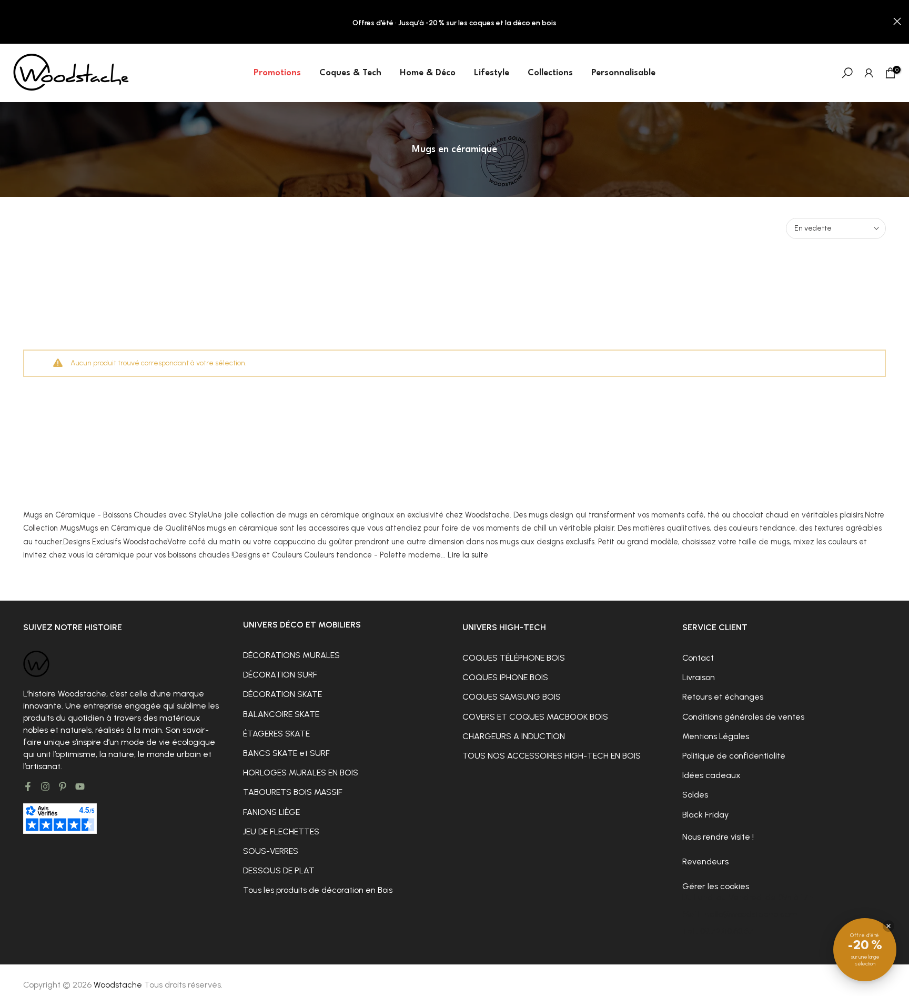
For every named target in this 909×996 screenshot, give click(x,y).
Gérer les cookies (715, 886)
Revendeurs (705, 861)
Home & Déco (428, 72)
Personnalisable (623, 72)
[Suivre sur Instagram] (45, 786)
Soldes (695, 795)
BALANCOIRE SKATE (281, 714)
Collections (550, 72)
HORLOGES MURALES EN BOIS (300, 773)
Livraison (698, 677)
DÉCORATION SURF (280, 675)
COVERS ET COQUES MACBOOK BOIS (535, 717)
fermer (12, 21)
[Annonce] (454, 22)
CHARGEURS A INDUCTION (513, 736)
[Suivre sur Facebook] (28, 786)
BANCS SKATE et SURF (286, 753)
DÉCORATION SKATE (282, 694)
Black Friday (705, 815)
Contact (698, 658)
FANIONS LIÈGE (271, 812)
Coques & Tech (350, 72)
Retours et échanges (722, 697)
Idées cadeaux (711, 775)
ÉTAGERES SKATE (276, 734)
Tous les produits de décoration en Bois (317, 890)
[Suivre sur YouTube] (80, 786)
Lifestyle (491, 72)
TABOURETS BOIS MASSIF (292, 792)
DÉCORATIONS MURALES (291, 655)
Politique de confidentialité (733, 756)
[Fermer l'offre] (888, 926)
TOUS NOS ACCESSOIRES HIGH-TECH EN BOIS (551, 756)
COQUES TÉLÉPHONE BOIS (513, 658)
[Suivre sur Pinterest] (62, 786)
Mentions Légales (715, 736)
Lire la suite (468, 555)
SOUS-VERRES (270, 851)
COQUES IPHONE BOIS (505, 677)
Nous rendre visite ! (718, 837)
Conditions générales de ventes (743, 717)
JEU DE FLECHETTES (281, 831)
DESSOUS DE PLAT (279, 870)
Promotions (277, 72)
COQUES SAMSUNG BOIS (511, 697)
